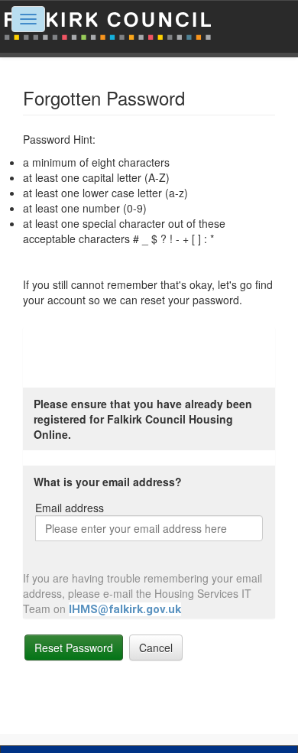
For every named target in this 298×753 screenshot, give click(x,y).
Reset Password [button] (73, 647)
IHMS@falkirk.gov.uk (125, 609)
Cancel (156, 647)
